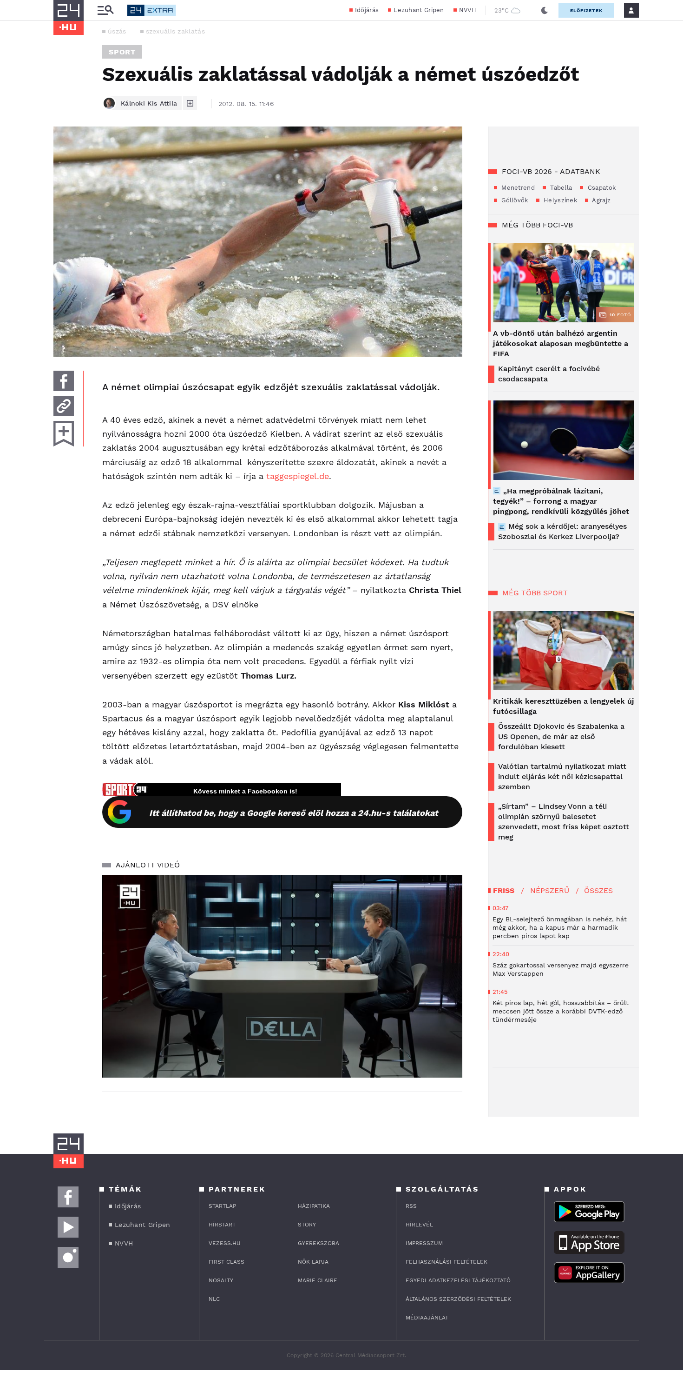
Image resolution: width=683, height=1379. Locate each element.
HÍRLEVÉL (419, 1224)
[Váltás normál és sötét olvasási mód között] (544, 10)
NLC (214, 1299)
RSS (411, 1206)
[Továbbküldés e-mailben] (63, 406)
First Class (226, 1262)
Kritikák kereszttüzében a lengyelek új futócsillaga (563, 706)
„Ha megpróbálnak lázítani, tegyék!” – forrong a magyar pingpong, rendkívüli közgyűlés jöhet (561, 501)
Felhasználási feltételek (446, 1262)
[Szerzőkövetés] (190, 103)
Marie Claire (317, 1280)
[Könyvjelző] (63, 433)
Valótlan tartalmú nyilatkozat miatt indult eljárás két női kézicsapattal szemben (562, 776)
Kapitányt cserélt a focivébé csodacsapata (549, 373)
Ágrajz (601, 200)
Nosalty (221, 1280)
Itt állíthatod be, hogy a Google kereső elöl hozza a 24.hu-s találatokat (293, 813)
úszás (117, 31)
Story (307, 1224)
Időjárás (367, 10)
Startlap (222, 1206)
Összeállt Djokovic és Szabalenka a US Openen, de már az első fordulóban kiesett (561, 736)
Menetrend (517, 187)
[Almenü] (105, 10)
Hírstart (222, 1224)
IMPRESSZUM (424, 1243)
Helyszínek (559, 200)
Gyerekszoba (318, 1243)
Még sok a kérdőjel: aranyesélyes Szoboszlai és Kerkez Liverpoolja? (562, 531)
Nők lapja (313, 1262)
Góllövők (513, 200)
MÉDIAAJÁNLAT (427, 1317)
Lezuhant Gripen (419, 10)
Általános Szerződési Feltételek (458, 1299)
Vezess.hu (225, 1243)
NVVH (467, 10)
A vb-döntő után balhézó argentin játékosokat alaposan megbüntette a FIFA (560, 343)
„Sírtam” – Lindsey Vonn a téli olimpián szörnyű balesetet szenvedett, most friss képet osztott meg (563, 821)
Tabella (560, 187)
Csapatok (600, 187)
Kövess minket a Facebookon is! (245, 791)
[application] (282, 976)
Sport (122, 51)
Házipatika (314, 1206)
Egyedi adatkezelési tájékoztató (458, 1280)
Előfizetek (586, 10)
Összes (598, 890)
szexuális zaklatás (175, 31)
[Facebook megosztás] (63, 381)
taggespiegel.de (297, 476)
